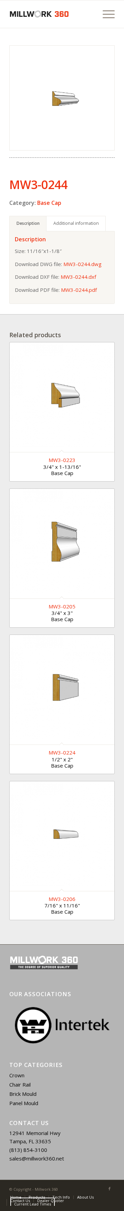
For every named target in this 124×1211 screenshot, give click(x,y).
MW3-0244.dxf (78, 276)
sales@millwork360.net (36, 1158)
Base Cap (49, 203)
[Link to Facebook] (109, 1189)
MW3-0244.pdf (79, 289)
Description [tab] (28, 223)
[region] (62, 1025)
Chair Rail (20, 1084)
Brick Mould (23, 1093)
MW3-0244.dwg (82, 264)
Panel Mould (23, 1103)
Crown (16, 1075)
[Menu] (105, 14)
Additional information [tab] (76, 223)
